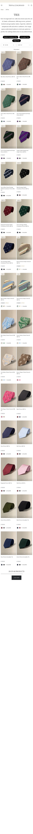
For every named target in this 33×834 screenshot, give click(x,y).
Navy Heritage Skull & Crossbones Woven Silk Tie (7, 262)
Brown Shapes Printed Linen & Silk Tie (23, 373)
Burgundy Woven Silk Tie (6, 483)
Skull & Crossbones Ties (10, 37)
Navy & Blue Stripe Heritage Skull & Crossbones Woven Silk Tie (7, 189)
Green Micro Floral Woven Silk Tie (7, 114)
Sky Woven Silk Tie (21, 446)
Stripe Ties (16, 40)
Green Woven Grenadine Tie (23, 557)
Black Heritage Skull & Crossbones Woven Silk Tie (23, 188)
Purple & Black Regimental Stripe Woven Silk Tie (22, 151)
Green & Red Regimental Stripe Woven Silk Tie (8, 151)
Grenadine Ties (25, 37)
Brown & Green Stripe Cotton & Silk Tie (24, 262)
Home (2, 9)
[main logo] (16, 5)
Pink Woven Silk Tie (21, 483)
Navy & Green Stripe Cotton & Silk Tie (23, 299)
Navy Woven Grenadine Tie (7, 557)
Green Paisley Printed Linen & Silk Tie (23, 336)
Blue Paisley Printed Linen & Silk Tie (8, 336)
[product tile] (8, 63)
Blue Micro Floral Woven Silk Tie (8, 76)
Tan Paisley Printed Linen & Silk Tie (8, 373)
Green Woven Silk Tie (5, 520)
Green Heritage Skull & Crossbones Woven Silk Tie (23, 225)
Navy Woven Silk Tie (5, 446)
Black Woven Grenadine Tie (23, 520)
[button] (28, 5)
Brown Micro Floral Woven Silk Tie (23, 77)
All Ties (7, 9)
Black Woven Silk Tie (21, 409)
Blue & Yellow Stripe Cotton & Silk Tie (7, 299)
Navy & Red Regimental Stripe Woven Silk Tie (23, 114)
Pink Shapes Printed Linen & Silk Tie (8, 409)
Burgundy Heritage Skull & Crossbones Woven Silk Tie (7, 225)
